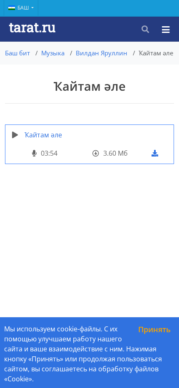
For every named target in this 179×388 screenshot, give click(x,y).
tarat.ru (32, 27)
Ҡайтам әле (43, 134)
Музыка (53, 53)
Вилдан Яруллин (101, 53)
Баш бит (17, 53)
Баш (23, 7)
